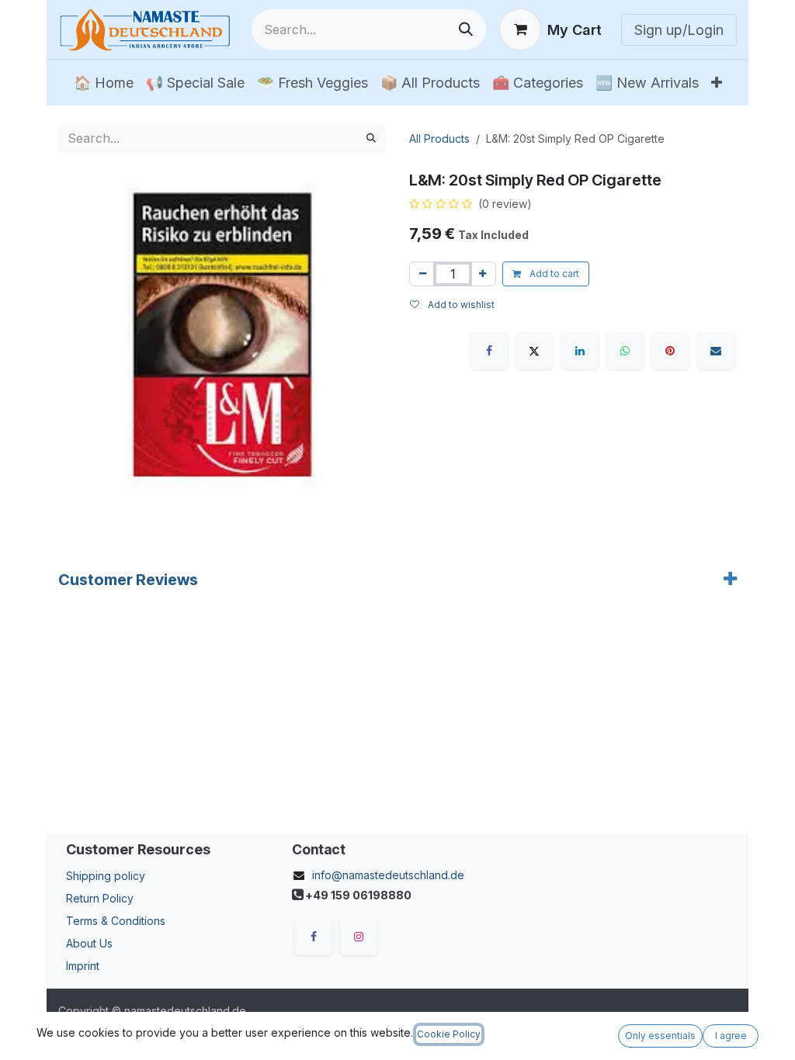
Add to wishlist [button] (460, 304)
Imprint (82, 965)
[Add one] (482, 274)
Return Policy (100, 898)
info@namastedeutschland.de (388, 875)
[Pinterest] (670, 350)
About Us (89, 943)
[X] (534, 350)
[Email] (715, 350)
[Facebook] (489, 350)
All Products (439, 138)
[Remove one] (422, 274)
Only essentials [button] (660, 1035)
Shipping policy (105, 875)
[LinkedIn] (580, 350)
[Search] (466, 29)
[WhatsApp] (625, 350)
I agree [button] (731, 1035)
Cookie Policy (449, 1034)
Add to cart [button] (553, 273)
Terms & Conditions (115, 920)
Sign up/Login (679, 30)
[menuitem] (104, 82)
